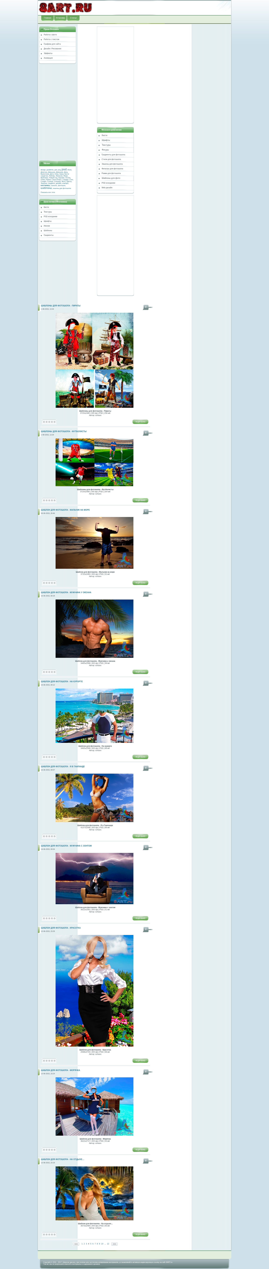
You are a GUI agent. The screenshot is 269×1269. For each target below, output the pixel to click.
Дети (52, 174)
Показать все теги (48, 192)
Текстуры (48, 212)
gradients (50, 170)
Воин (69, 170)
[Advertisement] (162, 7)
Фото (64, 181)
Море (66, 176)
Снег (71, 179)
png (59, 170)
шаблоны (46, 188)
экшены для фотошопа (62, 188)
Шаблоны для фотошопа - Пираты (60, 306)
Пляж (43, 179)
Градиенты (49, 235)
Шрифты (48, 221)
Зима (61, 174)
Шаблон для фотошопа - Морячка (60, 1070)
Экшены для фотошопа (112, 164)
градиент (51, 183)
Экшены (44, 183)
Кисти (46, 207)
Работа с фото (50, 35)
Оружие (61, 178)
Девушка (51, 172)
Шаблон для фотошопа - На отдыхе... (62, 1159)
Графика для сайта (52, 44)
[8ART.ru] (65, 7)
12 (108, 1244)
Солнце (50, 181)
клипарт (65, 183)
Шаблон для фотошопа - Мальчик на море (65, 510)
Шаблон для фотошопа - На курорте (62, 682)
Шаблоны (48, 230)
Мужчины (44, 178)
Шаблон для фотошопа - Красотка (61, 928)
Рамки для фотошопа (111, 173)
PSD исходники (50, 216)
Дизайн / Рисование (52, 49)
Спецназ (57, 181)
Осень (68, 178)
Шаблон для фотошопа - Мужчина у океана (66, 592)
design (43, 170)
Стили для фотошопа (111, 159)
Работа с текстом (51, 39)
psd (64, 169)
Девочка (44, 172)
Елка (56, 174)
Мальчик (59, 176)
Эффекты (48, 53)
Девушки (59, 172)
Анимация (48, 58)
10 (102, 1244)
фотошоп (61, 185)
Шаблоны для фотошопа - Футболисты (64, 431)
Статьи (73, 18)
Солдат (43, 181)
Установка (60, 18)
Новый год (53, 178)
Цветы (69, 181)
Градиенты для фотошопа (113, 155)
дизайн (58, 183)
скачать (54, 185)
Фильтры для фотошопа (112, 169)
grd (55, 170)
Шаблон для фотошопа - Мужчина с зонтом (66, 846)
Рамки (48, 179)
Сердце (65, 179)
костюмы (45, 185)
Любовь (52, 176)
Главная (47, 18)
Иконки (47, 226)
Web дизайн (107, 188)
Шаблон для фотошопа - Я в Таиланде (63, 767)
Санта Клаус (57, 179)
